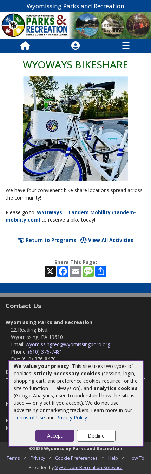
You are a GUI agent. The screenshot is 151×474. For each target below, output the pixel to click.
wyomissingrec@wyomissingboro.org (68, 344)
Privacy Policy (71, 417)
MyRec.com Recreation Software (89, 467)
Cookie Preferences (76, 458)
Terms (13, 458)
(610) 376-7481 (45, 351)
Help (113, 458)
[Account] (75, 46)
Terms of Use (29, 417)
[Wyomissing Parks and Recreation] (75, 24)
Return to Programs (50, 240)
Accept (55, 435)
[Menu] (126, 46)
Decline (96, 435)
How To (136, 458)
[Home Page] (25, 46)
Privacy (38, 458)
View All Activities (110, 240)
